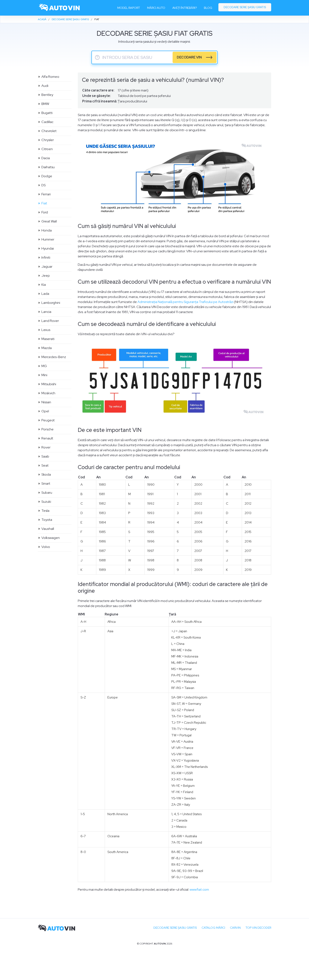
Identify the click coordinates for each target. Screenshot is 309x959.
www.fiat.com (199, 889)
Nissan (46, 402)
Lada (45, 293)
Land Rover (50, 321)
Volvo (45, 547)
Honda (46, 230)
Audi (44, 85)
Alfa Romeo (50, 76)
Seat (45, 465)
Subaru (46, 492)
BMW (45, 104)
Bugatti (47, 113)
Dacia (45, 158)
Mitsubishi (48, 384)
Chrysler (47, 140)
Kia (43, 284)
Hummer (47, 239)
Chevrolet (49, 131)
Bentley (47, 95)
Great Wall (49, 221)
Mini (44, 375)
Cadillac (47, 122)
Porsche (47, 429)
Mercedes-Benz (53, 357)
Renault (47, 438)
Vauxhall (47, 528)
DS (43, 185)
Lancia (46, 312)
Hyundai (47, 248)
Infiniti (45, 257)
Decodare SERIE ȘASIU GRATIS (175, 928)
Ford (44, 212)
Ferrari (46, 194)
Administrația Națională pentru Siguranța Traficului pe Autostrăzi (185, 302)
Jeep (45, 275)
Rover (45, 447)
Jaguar (46, 266)
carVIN (235, 928)
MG (44, 366)
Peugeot (48, 420)
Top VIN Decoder (258, 928)
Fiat (44, 203)
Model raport (128, 8)
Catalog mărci (213, 928)
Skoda (46, 474)
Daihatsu (48, 167)
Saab (45, 456)
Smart (45, 483)
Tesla (45, 510)
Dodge (46, 176)
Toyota (46, 519)
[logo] (59, 8)
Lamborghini (50, 302)
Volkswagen (50, 538)
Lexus (45, 330)
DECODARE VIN (189, 57)
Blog (208, 8)
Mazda (46, 348)
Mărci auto (156, 8)
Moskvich (48, 393)
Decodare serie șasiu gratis (245, 7)
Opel (45, 411)
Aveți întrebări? (184, 8)
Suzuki (46, 501)
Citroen (47, 149)
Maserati (47, 339)
